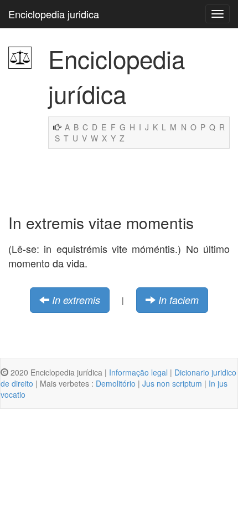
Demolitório (116, 383)
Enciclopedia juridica (53, 14)
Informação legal (138, 372)
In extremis (76, 300)
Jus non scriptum (172, 383)
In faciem (178, 300)
